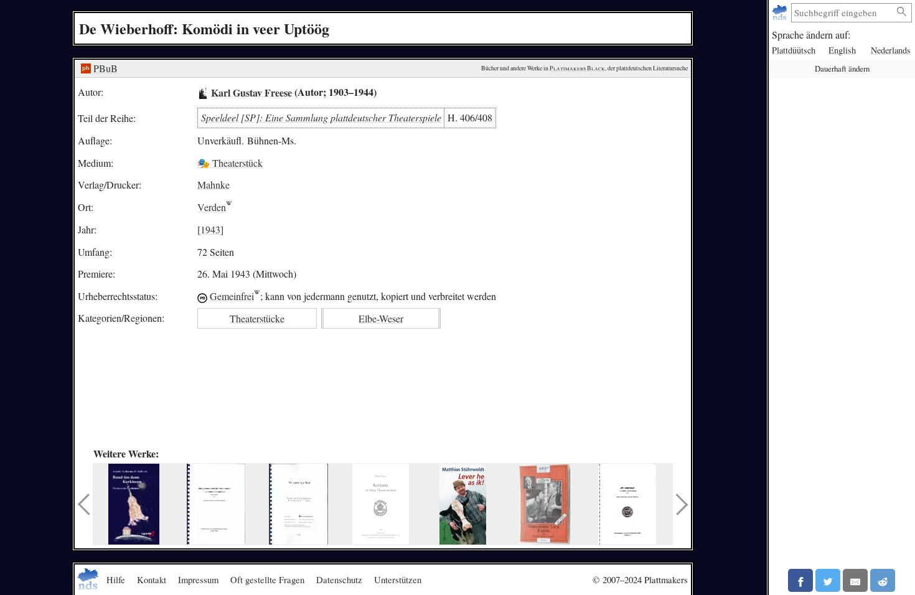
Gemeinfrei (232, 295)
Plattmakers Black (577, 68)
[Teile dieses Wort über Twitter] (827, 580)
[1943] (210, 229)
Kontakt (151, 579)
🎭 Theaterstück (230, 162)
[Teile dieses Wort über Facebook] (800, 580)
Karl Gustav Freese (251, 92)
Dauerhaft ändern (842, 68)
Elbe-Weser (381, 318)
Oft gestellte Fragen (267, 579)
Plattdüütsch (793, 50)
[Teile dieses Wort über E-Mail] (855, 580)
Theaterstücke (257, 318)
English (842, 50)
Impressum (198, 579)
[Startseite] (781, 12)
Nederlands (891, 50)
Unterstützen (397, 579)
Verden (211, 206)
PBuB (104, 68)
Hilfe (115, 579)
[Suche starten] (902, 12)
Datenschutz (339, 579)
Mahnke (213, 184)
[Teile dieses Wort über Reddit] (882, 580)
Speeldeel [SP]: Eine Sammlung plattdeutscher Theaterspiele (321, 117)
